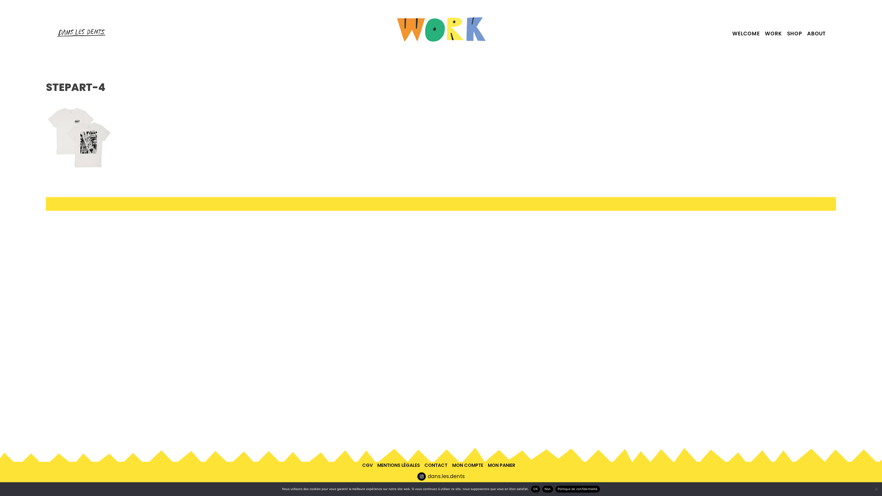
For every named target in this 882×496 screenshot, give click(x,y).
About (816, 33)
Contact (435, 465)
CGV (367, 465)
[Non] (876, 489)
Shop (794, 33)
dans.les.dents (446, 476)
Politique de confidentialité (578, 489)
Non (548, 489)
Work (773, 33)
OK (535, 489)
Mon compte (467, 465)
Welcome (746, 33)
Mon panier (501, 465)
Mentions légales (398, 465)
